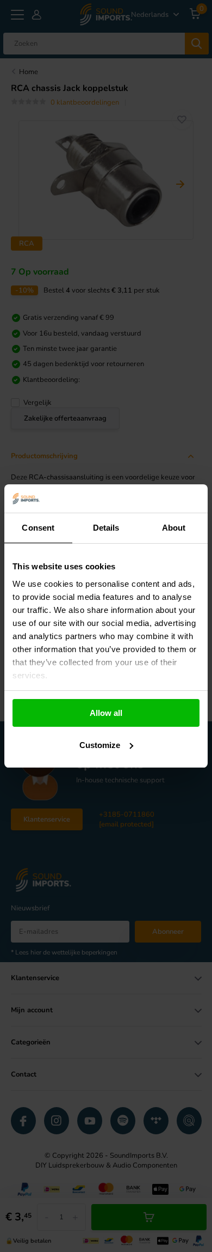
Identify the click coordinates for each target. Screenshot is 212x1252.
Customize (99, 745)
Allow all (106, 713)
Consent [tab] (38, 527)
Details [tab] (106, 527)
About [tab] (174, 527)
